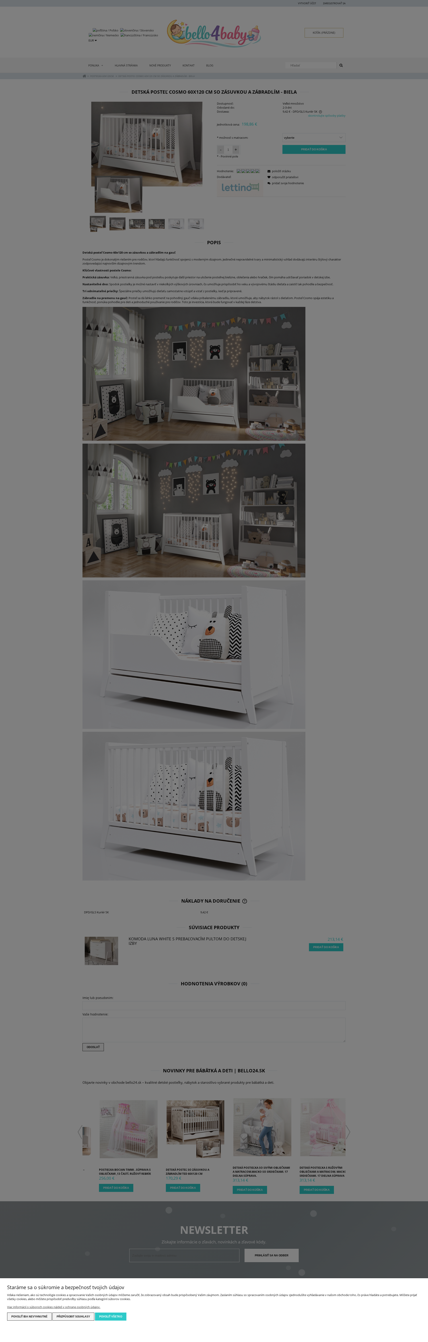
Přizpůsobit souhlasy (73, 1316)
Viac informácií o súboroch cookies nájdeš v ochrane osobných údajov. (53, 1307)
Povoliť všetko (110, 1316)
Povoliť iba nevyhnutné (29, 1316)
